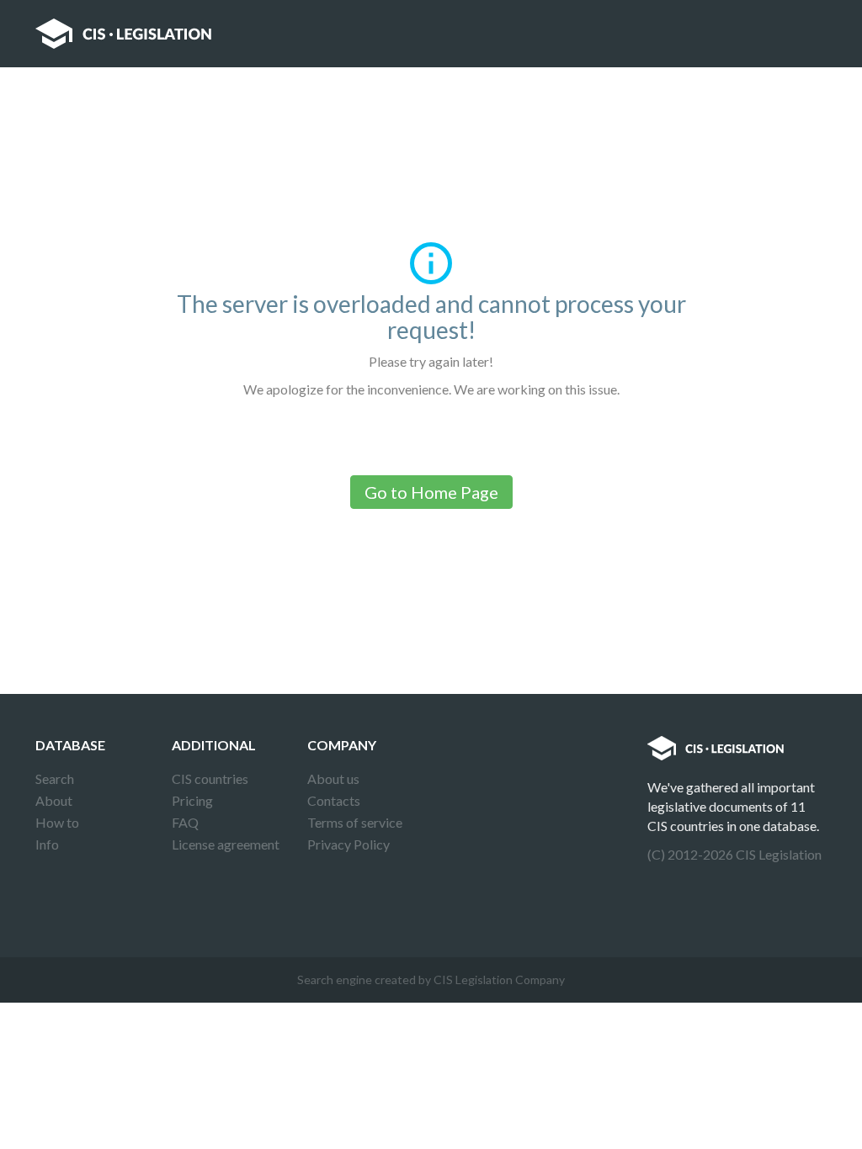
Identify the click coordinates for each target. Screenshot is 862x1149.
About (53, 800)
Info (47, 844)
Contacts (333, 800)
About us (333, 778)
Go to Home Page (431, 492)
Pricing (192, 800)
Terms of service (354, 822)
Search (54, 778)
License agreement (225, 844)
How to (57, 822)
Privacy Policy (348, 844)
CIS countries (210, 778)
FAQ (185, 822)
